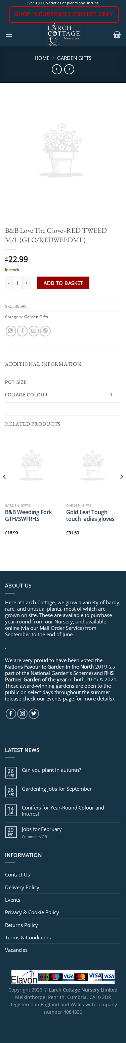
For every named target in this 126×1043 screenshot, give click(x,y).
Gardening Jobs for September (57, 789)
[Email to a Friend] (34, 331)
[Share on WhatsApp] (11, 331)
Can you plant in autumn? (51, 770)
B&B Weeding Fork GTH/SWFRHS (28, 515)
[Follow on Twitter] (34, 714)
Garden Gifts (74, 58)
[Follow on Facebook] (11, 714)
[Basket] (117, 34)
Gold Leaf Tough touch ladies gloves (90, 515)
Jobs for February (42, 829)
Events (12, 899)
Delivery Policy (22, 887)
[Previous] (4, 490)
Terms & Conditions (28, 937)
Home (42, 58)
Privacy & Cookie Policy (32, 912)
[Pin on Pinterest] (45, 331)
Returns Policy (21, 925)
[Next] (121, 490)
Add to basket (63, 283)
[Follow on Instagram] (22, 714)
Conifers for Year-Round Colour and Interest (63, 810)
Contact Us (17, 874)
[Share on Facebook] (22, 331)
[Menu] (9, 35)
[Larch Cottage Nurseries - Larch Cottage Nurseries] (64, 34)
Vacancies (16, 949)
